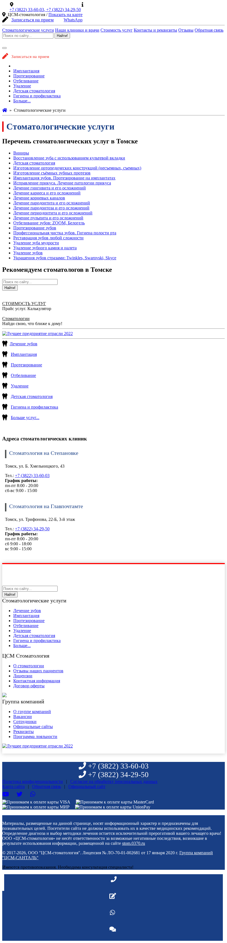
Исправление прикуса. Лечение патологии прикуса (62, 183)
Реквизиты (23, 731)
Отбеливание (25, 80)
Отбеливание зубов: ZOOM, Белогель (49, 222)
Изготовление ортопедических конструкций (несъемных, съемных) (77, 168)
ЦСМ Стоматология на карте (43, 4)
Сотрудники (25, 721)
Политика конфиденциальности (32, 781)
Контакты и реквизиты (155, 30)
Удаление (22, 85)
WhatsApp (73, 19)
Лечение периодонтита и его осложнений (52, 213)
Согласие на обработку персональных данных (114, 781)
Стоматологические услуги (28, 30)
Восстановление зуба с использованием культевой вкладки (69, 158)
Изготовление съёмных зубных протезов (52, 173)
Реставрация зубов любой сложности (48, 237)
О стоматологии (28, 665)
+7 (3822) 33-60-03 (32, 475)
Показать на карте (65, 14)
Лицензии (22, 675)
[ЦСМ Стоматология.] (4, 110)
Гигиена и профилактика (37, 95)
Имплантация (26, 71)
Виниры (21, 153)
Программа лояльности (35, 736)
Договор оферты (29, 685)
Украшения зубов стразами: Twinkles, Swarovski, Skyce (64, 257)
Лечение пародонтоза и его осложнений (51, 208)
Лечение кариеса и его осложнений (47, 193)
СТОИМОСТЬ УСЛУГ (24, 303)
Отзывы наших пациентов (38, 670)
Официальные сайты (33, 726)
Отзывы (186, 30)
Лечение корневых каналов (39, 198)
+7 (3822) (63, 9)
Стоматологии (16, 318)
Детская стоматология (34, 90)
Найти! (62, 36)
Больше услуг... (25, 417)
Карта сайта (13, 786)
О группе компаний (32, 711)
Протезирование (29, 75)
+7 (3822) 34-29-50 (32, 528)
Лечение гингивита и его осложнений (49, 188)
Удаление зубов (28, 252)
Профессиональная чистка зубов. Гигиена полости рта (64, 232)
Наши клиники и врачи (77, 30)
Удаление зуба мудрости (36, 242)
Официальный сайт (104, 4)
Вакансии (22, 716)
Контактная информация (36, 680)
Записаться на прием (32, 19)
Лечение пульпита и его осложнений (48, 218)
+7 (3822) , (27, 9)
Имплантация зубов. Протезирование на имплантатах (64, 178)
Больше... (22, 100)
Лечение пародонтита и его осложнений (51, 203)
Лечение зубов (27, 66)
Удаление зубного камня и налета (45, 247)
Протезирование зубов (34, 227)
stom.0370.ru (133, 843)
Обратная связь (209, 30)
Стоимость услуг (116, 30)
